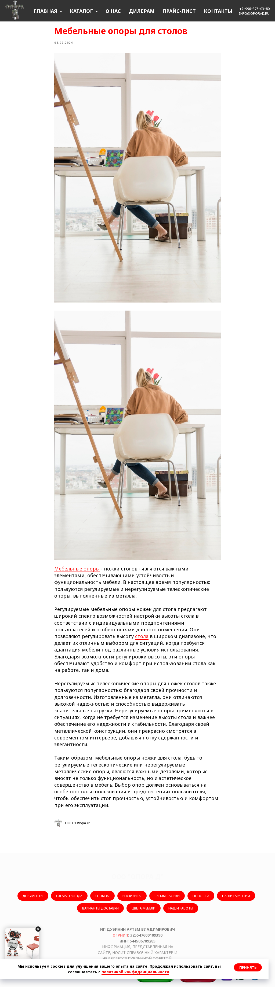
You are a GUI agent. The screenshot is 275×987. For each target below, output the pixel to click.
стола (142, 636)
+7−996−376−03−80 (255, 8)
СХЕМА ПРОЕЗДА (69, 896)
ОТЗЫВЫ (102, 896)
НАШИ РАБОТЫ (180, 908)
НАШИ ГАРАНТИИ (236, 896)
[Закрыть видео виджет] (38, 929)
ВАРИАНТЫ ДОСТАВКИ (100, 908)
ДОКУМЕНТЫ (33, 896)
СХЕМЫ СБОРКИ (167, 896)
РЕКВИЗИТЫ (132, 896)
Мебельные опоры (77, 568)
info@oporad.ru (254, 13)
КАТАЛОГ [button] (82, 11)
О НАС (113, 11)
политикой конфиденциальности (135, 971)
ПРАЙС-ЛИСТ (179, 11)
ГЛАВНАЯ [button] (46, 11)
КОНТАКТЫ (218, 11)
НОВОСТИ (201, 896)
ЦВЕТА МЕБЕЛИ (143, 908)
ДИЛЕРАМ (141, 11)
